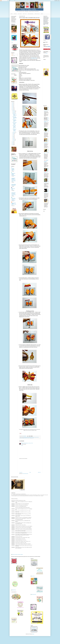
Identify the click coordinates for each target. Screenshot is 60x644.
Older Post (39, 472)
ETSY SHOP (20, 13)
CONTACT (15, 13)
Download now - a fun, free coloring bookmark (15, 130)
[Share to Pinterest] (32, 436)
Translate (46, 53)
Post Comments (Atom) (25, 473)
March (13, 138)
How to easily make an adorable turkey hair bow (14, 126)
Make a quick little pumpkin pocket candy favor (14, 117)
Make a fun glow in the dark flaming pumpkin (15, 123)
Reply (22, 445)
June (13, 135)
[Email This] (28, 436)
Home (30, 472)
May (13, 136)
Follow (12, 42)
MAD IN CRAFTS (14, 184)
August (14, 133)
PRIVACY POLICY (37, 13)
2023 (12, 102)
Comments (13, 55)
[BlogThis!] (29, 436)
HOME (11, 13)
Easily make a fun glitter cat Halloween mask (14, 120)
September (14, 132)
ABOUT (42, 13)
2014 (12, 142)
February (14, 139)
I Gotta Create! (13, 198)
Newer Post (20, 472)
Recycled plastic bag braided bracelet (46, 161)
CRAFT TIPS (24, 13)
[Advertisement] (30, 465)
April (13, 137)
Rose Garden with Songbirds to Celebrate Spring (13, 200)
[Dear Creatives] (20, 607)
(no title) (48, 199)
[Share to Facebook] (31, 436)
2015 (12, 141)
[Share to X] (30, 436)
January (14, 140)
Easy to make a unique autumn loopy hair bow (15, 115)
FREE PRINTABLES (30, 13)
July (13, 134)
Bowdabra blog (34, 58)
